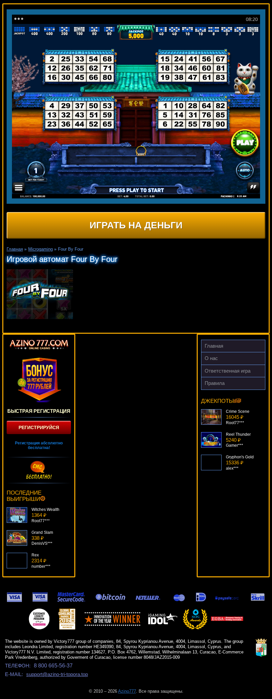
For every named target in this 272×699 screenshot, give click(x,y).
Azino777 (127, 691)
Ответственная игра (227, 371)
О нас (211, 358)
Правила (215, 383)
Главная (214, 346)
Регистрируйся (39, 427)
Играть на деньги (136, 225)
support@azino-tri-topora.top (57, 674)
